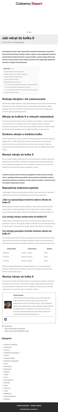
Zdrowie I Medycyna (10, 396)
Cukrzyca (7, 350)
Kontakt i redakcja (36, 405)
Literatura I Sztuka (9, 358)
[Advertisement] (29, 18)
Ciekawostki (8, 326)
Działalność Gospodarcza (11, 352)
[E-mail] (5, 320)
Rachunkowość (8, 380)
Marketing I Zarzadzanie (11, 361)
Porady (6, 374)
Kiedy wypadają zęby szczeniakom (14, 328)
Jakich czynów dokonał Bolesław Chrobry (16, 331)
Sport (5, 385)
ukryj (12, 68)
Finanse (6, 355)
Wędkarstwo (8, 393)
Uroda (6, 391)
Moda (6, 363)
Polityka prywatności (23, 405)
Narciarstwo (7, 369)
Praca (6, 377)
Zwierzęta (7, 399)
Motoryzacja (8, 366)
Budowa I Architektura (10, 344)
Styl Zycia (7, 388)
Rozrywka (7, 382)
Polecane (7, 371)
